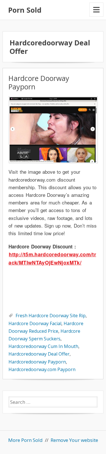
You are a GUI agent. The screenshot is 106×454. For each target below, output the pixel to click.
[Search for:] (52, 401)
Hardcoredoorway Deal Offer (39, 354)
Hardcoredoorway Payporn (37, 362)
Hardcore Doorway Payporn (38, 82)
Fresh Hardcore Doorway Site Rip (51, 315)
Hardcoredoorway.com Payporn (41, 369)
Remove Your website (74, 440)
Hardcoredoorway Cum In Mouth (43, 346)
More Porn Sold (25, 440)
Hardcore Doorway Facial (34, 323)
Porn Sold (25, 10)
